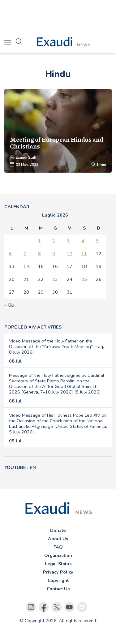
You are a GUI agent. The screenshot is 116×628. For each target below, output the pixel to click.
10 (69, 254)
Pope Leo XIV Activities (33, 327)
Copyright (58, 580)
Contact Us (58, 589)
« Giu (9, 305)
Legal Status (58, 564)
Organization (58, 555)
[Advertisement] (58, 15)
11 (84, 254)
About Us (58, 539)
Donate (58, 530)
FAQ (58, 547)
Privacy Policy (58, 572)
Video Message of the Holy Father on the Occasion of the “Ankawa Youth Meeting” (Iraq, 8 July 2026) (56, 346)
